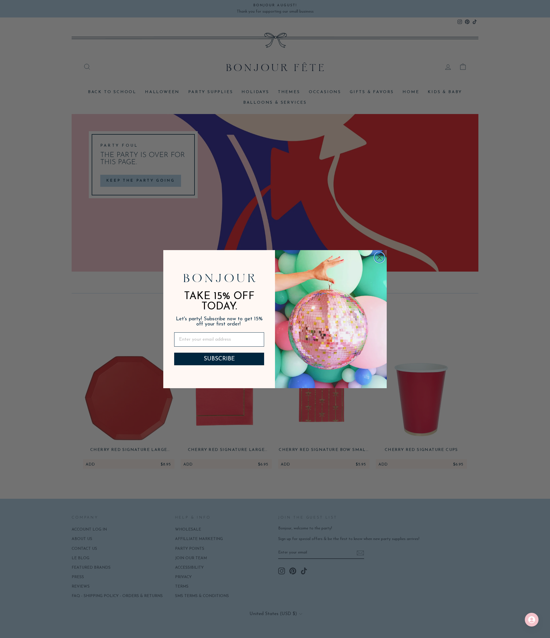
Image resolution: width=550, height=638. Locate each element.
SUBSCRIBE (219, 359)
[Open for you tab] (532, 620)
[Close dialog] (379, 257)
